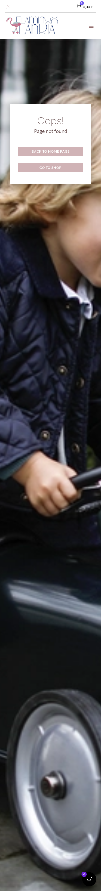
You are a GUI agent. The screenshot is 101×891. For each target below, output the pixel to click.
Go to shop (50, 168)
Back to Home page (51, 151)
